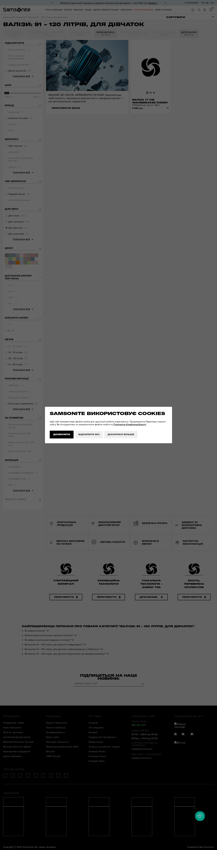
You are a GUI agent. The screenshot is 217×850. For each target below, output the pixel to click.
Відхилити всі (89, 434)
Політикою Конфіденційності (129, 424)
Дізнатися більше (121, 434)
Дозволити (61, 434)
